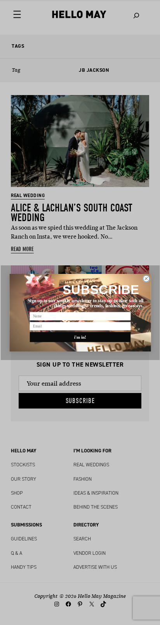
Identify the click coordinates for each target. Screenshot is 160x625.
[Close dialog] (146, 278)
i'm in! (80, 336)
